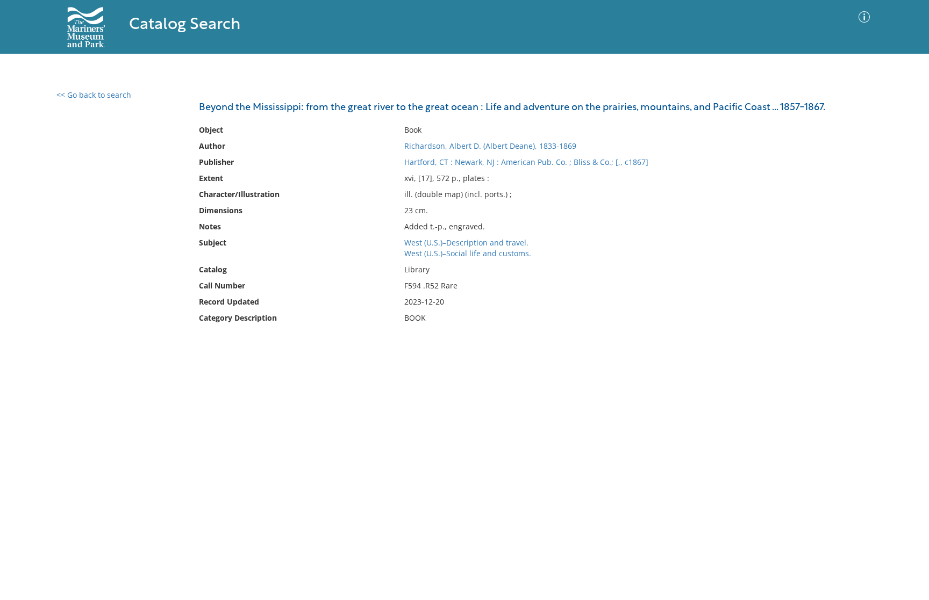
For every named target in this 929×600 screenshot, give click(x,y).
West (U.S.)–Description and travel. (466, 242)
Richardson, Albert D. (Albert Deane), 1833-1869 (490, 146)
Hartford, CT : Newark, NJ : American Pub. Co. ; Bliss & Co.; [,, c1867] (526, 162)
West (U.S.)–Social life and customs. (467, 253)
